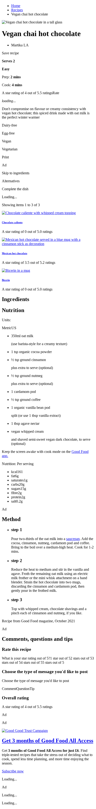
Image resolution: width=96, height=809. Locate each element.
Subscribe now (13, 771)
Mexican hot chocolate (14, 253)
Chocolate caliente (12, 222)
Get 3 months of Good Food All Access (47, 741)
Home (15, 6)
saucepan (73, 539)
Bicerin (6, 280)
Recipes (17, 10)
